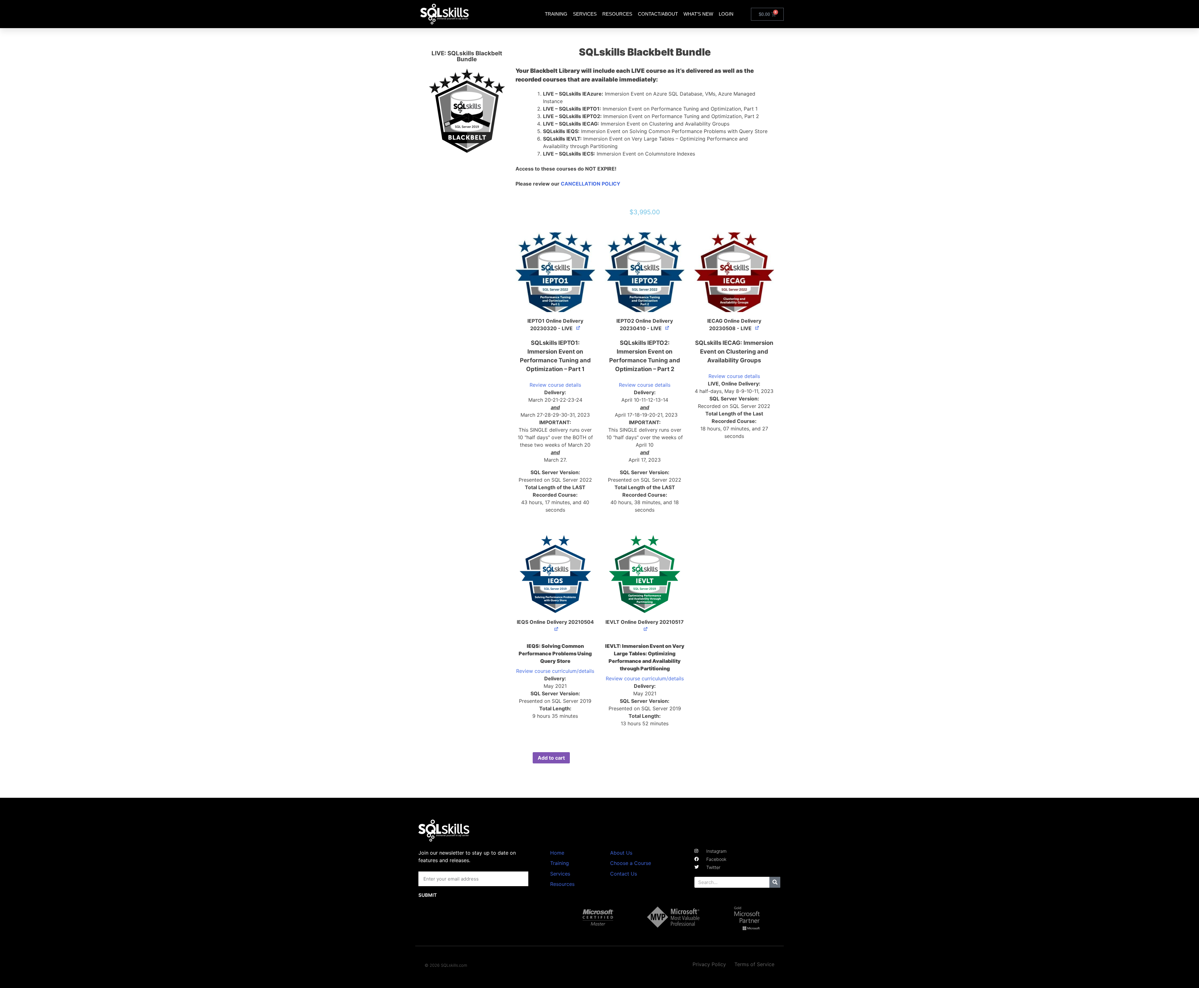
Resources (617, 14)
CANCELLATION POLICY (590, 184)
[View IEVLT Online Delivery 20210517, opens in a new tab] (646, 629)
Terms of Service (754, 964)
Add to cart (551, 758)
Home (557, 853)
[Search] (774, 882)
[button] (555, 272)
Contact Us (623, 874)
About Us (621, 853)
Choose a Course (630, 863)
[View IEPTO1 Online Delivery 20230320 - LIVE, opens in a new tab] (578, 327)
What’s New (698, 14)
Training (556, 14)
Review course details (555, 385)
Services (585, 14)
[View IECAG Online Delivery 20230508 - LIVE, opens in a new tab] (757, 327)
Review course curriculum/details (555, 671)
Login (726, 14)
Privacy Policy (709, 964)
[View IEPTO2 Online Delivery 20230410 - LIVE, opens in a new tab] (667, 327)
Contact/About (658, 14)
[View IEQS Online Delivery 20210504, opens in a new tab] (557, 629)
